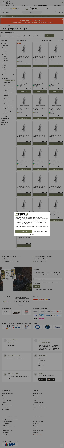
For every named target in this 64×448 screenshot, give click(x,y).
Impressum (34, 234)
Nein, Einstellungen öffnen (40, 231)
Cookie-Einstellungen (39, 226)
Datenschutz (30, 234)
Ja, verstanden (23, 231)
